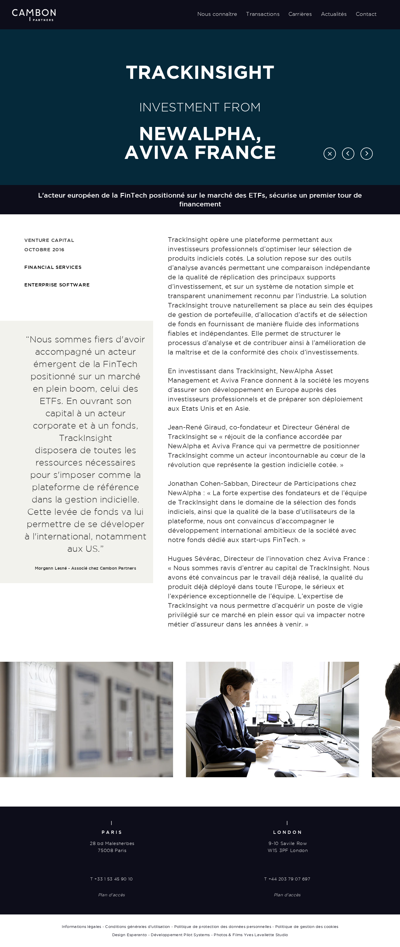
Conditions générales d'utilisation (137, 926)
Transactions (262, 14)
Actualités (334, 14)
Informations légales (81, 926)
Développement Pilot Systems (180, 935)
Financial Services (53, 267)
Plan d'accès (111, 895)
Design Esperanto (129, 935)
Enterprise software (57, 284)
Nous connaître (217, 14)
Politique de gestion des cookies (307, 926)
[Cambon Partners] (34, 15)
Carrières (300, 14)
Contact (366, 14)
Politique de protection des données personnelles (222, 926)
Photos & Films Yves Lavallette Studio (251, 935)
